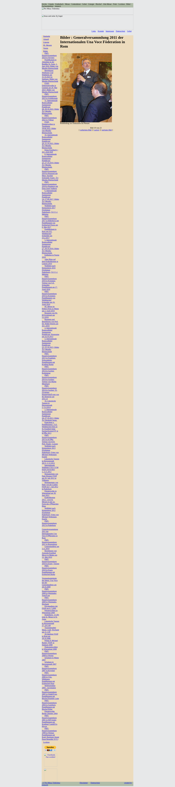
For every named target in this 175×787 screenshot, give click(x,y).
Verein (45, 48)
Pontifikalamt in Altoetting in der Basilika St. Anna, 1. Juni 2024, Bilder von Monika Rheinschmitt (50, 64)
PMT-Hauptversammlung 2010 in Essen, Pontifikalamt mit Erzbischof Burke (49, 570)
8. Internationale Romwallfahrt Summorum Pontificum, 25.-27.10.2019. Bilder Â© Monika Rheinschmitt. (50, 160)
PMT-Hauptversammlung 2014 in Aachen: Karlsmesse (49, 370)
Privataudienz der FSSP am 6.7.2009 (50, 607)
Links (94, 31)
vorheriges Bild (85, 130)
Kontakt (101, 31)
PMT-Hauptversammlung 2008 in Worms (49, 653)
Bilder (45, 51)
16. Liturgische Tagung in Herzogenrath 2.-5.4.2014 (49, 404)
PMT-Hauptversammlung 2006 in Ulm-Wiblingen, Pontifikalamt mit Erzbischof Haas (49, 678)
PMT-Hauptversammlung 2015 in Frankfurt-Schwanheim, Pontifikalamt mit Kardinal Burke (49, 359)
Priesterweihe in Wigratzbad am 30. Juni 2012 (49, 493)
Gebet (129, 31)
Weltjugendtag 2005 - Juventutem (49, 687)
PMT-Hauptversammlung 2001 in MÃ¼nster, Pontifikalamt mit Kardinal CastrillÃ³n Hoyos (49, 721)
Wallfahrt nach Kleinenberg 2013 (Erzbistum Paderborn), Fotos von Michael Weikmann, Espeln (50, 451)
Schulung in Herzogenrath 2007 (49, 663)
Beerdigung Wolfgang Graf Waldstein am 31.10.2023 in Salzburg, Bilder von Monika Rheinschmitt (50, 75)
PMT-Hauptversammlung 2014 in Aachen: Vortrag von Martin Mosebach (49, 379)
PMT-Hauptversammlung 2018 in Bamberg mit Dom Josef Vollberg (50, 185)
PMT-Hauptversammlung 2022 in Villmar (49, 118)
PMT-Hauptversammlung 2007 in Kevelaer (49, 668)
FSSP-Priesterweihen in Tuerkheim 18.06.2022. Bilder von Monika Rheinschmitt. (49, 127)
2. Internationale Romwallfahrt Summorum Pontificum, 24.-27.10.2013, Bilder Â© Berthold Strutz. (50, 415)
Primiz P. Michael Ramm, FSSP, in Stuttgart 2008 (50, 643)
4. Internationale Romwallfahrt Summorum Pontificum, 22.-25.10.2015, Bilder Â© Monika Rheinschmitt (50, 345)
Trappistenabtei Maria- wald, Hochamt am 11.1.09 (50, 630)
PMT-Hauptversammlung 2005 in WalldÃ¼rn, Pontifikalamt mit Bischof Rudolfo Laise (50, 694)
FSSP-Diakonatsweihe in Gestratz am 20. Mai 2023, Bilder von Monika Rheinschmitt (50, 87)
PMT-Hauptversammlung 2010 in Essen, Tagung (50, 561)
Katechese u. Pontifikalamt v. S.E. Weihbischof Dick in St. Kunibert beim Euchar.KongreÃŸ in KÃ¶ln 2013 (50, 427)
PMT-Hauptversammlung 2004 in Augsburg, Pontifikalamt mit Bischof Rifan (49, 705)
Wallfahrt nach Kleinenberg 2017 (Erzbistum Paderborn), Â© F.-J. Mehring (50, 210)
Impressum (110, 31)
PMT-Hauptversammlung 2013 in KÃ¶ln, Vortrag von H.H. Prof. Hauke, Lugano (50, 439)
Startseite (46, 36)
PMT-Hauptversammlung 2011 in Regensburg (49, 542)
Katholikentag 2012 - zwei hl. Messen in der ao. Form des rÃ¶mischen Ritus (50, 501)
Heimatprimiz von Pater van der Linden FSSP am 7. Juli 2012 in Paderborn (50, 485)
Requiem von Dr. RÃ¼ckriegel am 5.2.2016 (50, 315)
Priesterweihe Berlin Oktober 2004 (50, 712)
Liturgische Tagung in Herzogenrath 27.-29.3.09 (50, 623)
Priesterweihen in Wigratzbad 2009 (50, 612)
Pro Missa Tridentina (52, 783)
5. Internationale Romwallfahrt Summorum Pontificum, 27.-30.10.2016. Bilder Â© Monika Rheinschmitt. (50, 246)
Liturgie (46, 42)
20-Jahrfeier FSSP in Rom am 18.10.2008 (50, 636)
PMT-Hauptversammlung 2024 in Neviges (49, 55)
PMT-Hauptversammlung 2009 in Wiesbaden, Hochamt (49, 601)
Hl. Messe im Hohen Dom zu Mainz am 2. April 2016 (50, 309)
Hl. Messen (47, 45)
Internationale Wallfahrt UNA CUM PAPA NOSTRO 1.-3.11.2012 (50, 468)
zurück (96, 130)
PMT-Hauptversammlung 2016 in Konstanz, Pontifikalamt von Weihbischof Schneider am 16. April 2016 (49, 298)
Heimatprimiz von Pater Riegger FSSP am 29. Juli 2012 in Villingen (50, 477)
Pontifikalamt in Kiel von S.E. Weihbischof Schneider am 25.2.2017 (49, 233)
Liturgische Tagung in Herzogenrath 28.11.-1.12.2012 (50, 461)
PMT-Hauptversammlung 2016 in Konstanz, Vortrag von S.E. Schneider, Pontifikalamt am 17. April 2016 (50, 282)
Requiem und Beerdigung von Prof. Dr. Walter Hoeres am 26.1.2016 (50, 322)
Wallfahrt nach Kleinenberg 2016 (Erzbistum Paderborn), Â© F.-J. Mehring (50, 270)
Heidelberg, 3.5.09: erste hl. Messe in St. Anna (50, 617)
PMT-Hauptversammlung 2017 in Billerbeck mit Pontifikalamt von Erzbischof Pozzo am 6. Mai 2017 (50, 221)
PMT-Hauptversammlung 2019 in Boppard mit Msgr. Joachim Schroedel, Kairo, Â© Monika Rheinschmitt (50, 174)
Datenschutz (120, 31)
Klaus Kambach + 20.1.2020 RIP (50, 151)
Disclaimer (84, 783)
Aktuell (46, 39)
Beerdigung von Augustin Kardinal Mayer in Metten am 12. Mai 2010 (49, 554)
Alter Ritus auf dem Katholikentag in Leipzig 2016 (50, 261)
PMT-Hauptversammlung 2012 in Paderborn (49, 523)
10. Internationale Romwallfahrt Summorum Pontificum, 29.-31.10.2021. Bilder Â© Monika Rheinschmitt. (50, 141)
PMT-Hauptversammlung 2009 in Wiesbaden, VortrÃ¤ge (49, 592)
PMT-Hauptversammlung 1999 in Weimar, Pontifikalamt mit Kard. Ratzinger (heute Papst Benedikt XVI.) (50, 734)
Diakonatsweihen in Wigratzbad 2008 (50, 648)
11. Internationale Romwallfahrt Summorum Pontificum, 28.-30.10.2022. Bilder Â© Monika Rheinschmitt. (50, 107)
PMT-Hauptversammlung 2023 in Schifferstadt (50, 96)
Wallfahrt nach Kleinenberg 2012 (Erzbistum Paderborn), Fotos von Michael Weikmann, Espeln (50, 513)
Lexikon (46, 742)
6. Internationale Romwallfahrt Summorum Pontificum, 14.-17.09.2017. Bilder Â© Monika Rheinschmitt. (50, 197)
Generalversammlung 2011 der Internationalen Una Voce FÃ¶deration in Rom (50, 533)
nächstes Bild (107, 130)
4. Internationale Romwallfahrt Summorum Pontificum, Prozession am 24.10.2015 (50, 332)
